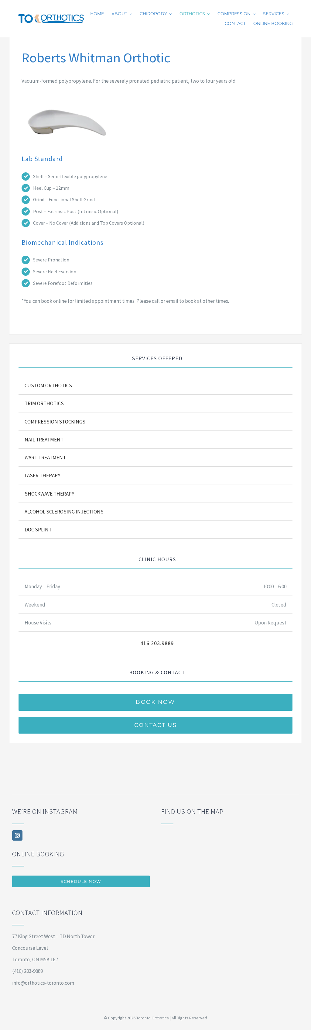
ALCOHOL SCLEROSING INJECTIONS (64, 511)
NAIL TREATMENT (44, 439)
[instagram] (17, 835)
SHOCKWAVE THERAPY (49, 493)
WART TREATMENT (45, 457)
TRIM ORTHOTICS (44, 403)
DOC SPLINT (38, 529)
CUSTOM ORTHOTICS (48, 385)
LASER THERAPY (42, 475)
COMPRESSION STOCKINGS (55, 421)
